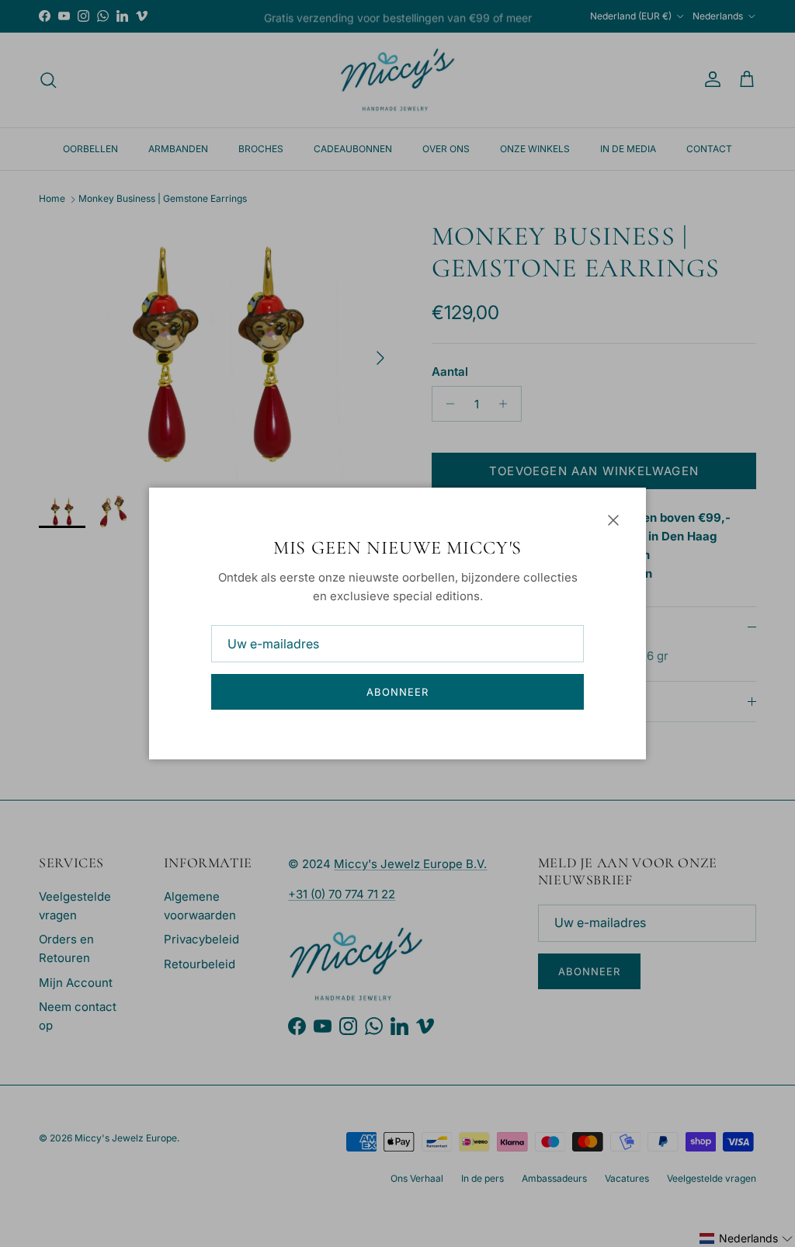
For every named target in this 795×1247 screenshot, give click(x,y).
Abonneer (397, 692)
